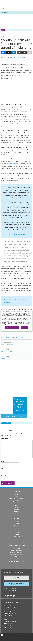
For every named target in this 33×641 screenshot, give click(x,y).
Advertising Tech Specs (16, 554)
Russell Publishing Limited (11, 635)
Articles (16, 494)
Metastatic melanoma (7, 344)
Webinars (16, 503)
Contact (16, 577)
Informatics (17, 534)
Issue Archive (16, 511)
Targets (17, 521)
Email (3, 468)
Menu (6, 12)
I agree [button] (24, 327)
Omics (16, 530)
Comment (4, 439)
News (16, 496)
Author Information (16, 557)
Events (16, 507)
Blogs (16, 505)
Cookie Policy (7, 627)
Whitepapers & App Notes (16, 498)
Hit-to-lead (17, 527)
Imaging (16, 532)
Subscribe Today (16, 584)
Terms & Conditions (9, 623)
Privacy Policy (7, 625)
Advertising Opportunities (16, 552)
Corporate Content (16, 501)
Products (16, 509)
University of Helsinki (12, 163)
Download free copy (14, 416)
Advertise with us (18, 572)
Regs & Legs (16, 536)
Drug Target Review (18, 57)
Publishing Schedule (16, 550)
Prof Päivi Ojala (5, 358)
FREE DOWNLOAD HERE (16, 234)
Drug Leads (14, 337)
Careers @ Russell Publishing (12, 621)
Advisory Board (16, 559)
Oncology (20, 337)
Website (3, 475)
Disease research (5, 337)
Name (3, 461)
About (5, 619)
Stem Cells (16, 525)
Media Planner (17, 548)
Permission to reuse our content (16, 561)
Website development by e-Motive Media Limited (11, 639)
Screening (16, 523)
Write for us (7, 572)
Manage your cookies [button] (10, 629)
